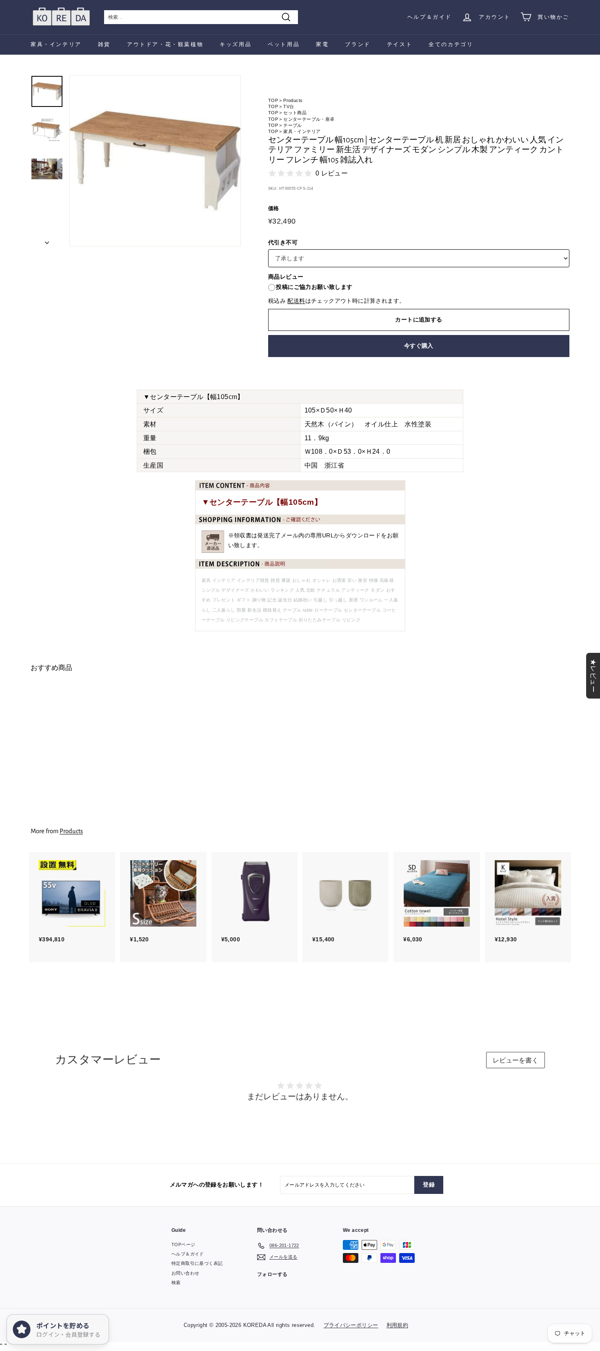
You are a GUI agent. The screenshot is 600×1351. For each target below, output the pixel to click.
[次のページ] (47, 240)
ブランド (357, 44)
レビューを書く (515, 1060)
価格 (273, 208)
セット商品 (295, 112)
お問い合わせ (185, 1273)
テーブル (292, 125)
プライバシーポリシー (351, 1325)
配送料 (296, 301)
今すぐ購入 (418, 346)
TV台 (288, 106)
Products (292, 100)
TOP (273, 100)
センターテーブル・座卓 (308, 119)
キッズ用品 (235, 44)
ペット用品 (284, 44)
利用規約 (398, 1325)
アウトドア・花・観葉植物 (165, 44)
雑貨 (104, 44)
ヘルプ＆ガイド (429, 17)
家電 (322, 44)
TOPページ (183, 1244)
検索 (176, 1282)
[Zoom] (155, 160)
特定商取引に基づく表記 (196, 1263)
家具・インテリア (56, 44)
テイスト (399, 44)
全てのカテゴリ (451, 44)
